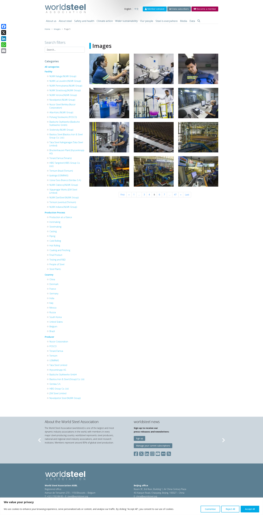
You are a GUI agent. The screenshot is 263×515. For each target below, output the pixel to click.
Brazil (52, 331)
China (52, 279)
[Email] (4, 51)
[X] (4, 32)
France (52, 288)
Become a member (206, 8)
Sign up (139, 438)
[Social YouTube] (158, 453)
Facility (48, 71)
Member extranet (156, 8)
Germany (53, 293)
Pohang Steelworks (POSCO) (63, 117)
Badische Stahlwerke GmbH (63, 374)
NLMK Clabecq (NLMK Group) (63, 184)
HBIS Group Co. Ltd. (59, 388)
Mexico (52, 307)
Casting (53, 231)
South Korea (55, 317)
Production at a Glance (60, 217)
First (123, 194)
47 (175, 194)
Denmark (53, 284)
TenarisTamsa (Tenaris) (60, 158)
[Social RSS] (169, 453)
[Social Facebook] (136, 453)
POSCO (53, 346)
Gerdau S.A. (55, 383)
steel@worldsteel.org (77, 496)
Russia (52, 312)
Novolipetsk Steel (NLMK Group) (65, 398)
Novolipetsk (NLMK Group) (62, 99)
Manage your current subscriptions (153, 445)
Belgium (53, 326)
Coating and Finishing (59, 250)
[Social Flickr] (163, 453)
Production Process (55, 212)
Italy (51, 302)
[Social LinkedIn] (147, 453)
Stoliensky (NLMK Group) (61, 129)
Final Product (55, 254)
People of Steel (56, 264)
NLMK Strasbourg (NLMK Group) (65, 90)
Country (49, 274)
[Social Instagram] (152, 453)
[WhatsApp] (4, 45)
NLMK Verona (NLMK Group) (63, 95)
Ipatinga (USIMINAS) (58, 175)
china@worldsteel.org (146, 496)
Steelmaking (55, 226)
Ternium (53, 355)
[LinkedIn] (4, 39)
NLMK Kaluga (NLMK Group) (62, 76)
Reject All (230, 509)
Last (187, 194)
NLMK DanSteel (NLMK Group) (64, 197)
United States (56, 321)
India (51, 298)
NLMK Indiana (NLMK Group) (63, 206)
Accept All (250, 509)
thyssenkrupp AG (57, 369)
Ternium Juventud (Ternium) (62, 202)
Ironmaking (54, 221)
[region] (131, 506)
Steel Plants (55, 269)
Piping (52, 236)
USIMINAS (54, 360)
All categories (52, 66)
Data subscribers (180, 8)
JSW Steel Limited (57, 393)
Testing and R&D (57, 259)
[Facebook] (4, 26)
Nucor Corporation (58, 341)
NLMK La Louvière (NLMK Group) (65, 80)
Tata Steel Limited (58, 365)
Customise (210, 509)
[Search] (198, 21)
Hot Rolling (54, 245)
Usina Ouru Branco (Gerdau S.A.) (65, 180)
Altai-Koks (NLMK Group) (61, 112)
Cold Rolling (55, 240)
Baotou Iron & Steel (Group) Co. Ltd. (67, 379)
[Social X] (141, 453)
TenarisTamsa (56, 351)
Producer (49, 336)
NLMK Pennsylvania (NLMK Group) (65, 85)
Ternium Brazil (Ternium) (61, 170)
